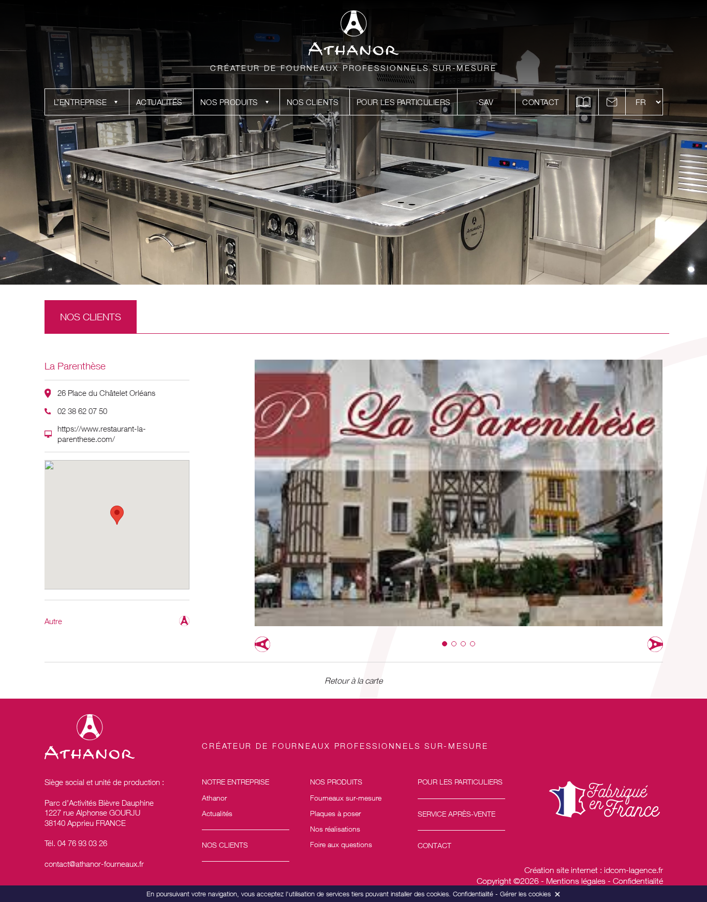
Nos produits (229, 102)
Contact (540, 102)
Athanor (214, 797)
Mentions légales (576, 880)
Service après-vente (456, 813)
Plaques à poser (335, 813)
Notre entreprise (235, 781)
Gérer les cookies (525, 894)
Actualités (159, 102)
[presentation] (262, 644)
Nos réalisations (335, 828)
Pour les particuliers (403, 102)
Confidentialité (638, 880)
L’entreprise (80, 102)
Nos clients (312, 102)
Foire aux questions (341, 844)
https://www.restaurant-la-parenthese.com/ (101, 433)
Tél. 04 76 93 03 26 (76, 843)
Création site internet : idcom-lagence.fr (593, 870)
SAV (486, 102)
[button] (444, 643)
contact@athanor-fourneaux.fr (94, 863)
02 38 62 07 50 (82, 411)
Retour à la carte (353, 680)
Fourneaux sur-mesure (345, 797)
